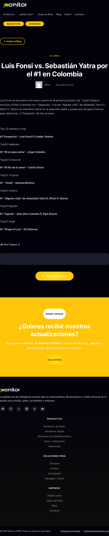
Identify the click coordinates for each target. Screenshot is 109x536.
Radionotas (55, 446)
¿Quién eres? (26, 14)
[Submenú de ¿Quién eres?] (33, 14)
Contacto (55, 510)
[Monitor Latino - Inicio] (15, 5)
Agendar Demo (13, 24)
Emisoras (54, 463)
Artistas (54, 468)
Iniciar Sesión (35, 24)
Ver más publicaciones (54, 276)
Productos (8, 14)
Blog (54, 505)
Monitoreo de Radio (54, 426)
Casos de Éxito (54, 500)
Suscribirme (55, 359)
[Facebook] (3, 409)
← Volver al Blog (12, 41)
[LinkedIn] (27, 409)
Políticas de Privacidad (70, 531)
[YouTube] (42, 409)
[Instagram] (11, 409)
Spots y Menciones (54, 441)
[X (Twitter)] (19, 409)
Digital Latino (54, 495)
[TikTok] (34, 409)
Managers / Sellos (54, 478)
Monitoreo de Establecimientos (54, 436)
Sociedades (54, 473)
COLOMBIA (54, 56)
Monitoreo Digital (54, 431)
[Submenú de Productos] (15, 14)
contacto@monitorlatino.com (96, 531)
